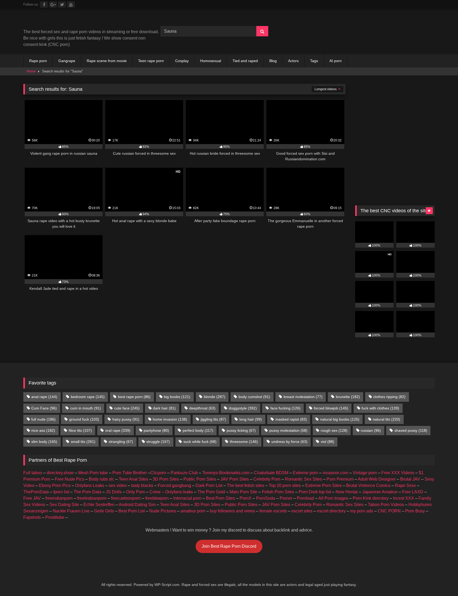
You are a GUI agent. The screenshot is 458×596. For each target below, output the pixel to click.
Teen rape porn (151, 61)
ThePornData (36, 492)
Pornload (305, 498)
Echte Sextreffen (98, 504)
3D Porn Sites (166, 479)
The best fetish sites (245, 485)
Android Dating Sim (137, 504)
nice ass (43, 430)
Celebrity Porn (266, 479)
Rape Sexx (405, 485)
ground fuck (84, 419)
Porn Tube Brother (129, 472)
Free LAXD (412, 492)
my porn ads (361, 511)
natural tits (386, 419)
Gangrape (66, 61)
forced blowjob (331, 408)
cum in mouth (85, 408)
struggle (158, 441)
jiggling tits (213, 419)
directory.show (60, 472)
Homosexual (210, 61)
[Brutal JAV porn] (395, 42)
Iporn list (61, 492)
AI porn (335, 61)
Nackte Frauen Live (71, 511)
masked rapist (291, 419)
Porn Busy (415, 511)
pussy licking (241, 430)
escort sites (301, 511)
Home (31, 71)
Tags (314, 61)
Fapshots (32, 517)
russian (371, 430)
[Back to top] (441, 580)
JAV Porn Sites (235, 479)
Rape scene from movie (107, 61)
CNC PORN (389, 511)
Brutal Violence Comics (368, 485)
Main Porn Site (243, 492)
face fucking (285, 408)
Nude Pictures (162, 511)
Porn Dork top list (315, 492)
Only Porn (135, 492)
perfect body (198, 430)
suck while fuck (200, 441)
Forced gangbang (174, 485)
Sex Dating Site (64, 504)
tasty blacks (142, 485)
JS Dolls (114, 492)
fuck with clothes (380, 408)
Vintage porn (365, 472)
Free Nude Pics (69, 479)
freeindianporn (59, 498)
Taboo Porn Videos (386, 504)
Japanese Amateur (380, 492)
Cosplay (182, 61)
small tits (83, 441)
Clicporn (158, 472)
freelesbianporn (92, 498)
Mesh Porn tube (93, 472)
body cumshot (254, 397)
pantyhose (156, 430)
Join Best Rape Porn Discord (229, 546)
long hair (250, 419)
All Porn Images (333, 498)
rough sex (334, 430)
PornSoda (265, 498)
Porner (286, 498)
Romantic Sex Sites (303, 479)
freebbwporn (157, 498)
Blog (273, 61)
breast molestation (303, 397)
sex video (118, 485)
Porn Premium (340, 479)
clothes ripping (389, 397)
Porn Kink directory (371, 498)
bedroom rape (88, 397)
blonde (214, 397)
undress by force (289, 441)
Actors (293, 61)
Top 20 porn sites (285, 485)
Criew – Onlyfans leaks (171, 492)
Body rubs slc (101, 479)
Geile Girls (104, 511)
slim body (44, 441)
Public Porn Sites (199, 479)
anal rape (44, 397)
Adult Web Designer (377, 479)
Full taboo (32, 472)
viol (327, 441)
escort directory (331, 511)
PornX (246, 498)
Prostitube (54, 517)
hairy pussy (125, 419)
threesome (244, 441)
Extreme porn (305, 472)
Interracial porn (187, 498)
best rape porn (134, 397)
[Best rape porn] (67, 21)
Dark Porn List (209, 485)
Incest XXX (403, 498)
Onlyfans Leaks (89, 485)
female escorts (273, 511)
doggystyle (243, 408)
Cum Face (44, 408)
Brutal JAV (410, 479)
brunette (348, 397)
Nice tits (80, 430)
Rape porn (38, 61)
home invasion (170, 419)
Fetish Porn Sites (278, 492)
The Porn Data (87, 492)
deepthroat (202, 408)
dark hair (164, 408)
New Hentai (347, 492)
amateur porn (192, 511)
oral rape (117, 430)
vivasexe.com (335, 472)
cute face (127, 408)
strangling (121, 441)
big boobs (177, 397)
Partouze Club (184, 472)
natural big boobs (339, 419)
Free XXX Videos (397, 472)
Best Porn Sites (220, 498)
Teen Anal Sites (133, 479)
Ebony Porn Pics (55, 485)
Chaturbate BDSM (271, 472)
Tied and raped (245, 61)
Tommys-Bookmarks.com (225, 472)
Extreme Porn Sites (323, 485)
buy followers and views (232, 511)
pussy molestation (288, 430)
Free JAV (32, 498)
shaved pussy (410, 430)
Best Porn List (131, 511)
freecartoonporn (126, 498)
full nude (43, 419)
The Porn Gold (211, 492)
